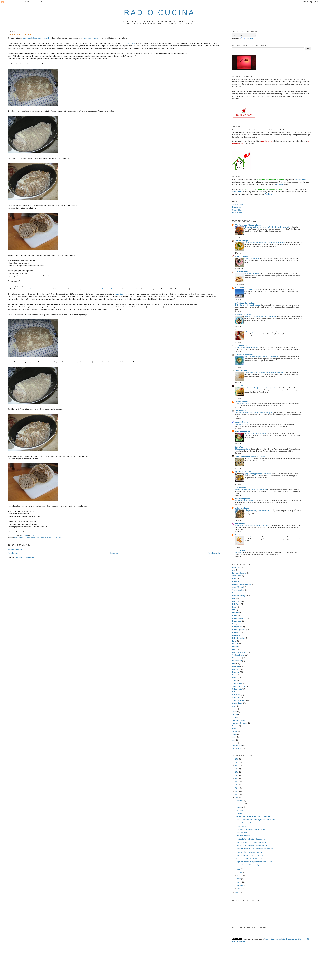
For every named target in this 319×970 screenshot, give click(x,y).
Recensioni (236, 669)
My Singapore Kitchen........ (245, 330)
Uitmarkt (235, 726)
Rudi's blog (239, 287)
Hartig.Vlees (236, 635)
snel (233, 706)
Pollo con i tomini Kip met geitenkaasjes (250, 829)
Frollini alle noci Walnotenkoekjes (248, 865)
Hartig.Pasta (236, 621)
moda (234, 649)
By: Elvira (238, 552)
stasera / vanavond (243, 836)
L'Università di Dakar (242, 403)
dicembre (240, 801)
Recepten (35, 537)
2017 (237, 772)
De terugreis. (249, 289)
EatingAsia (239, 447)
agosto (239, 813)
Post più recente (13, 553)
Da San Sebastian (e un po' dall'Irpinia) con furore (261, 388)
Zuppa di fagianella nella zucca (255, 433)
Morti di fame (240, 523)
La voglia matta (241, 370)
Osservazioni (237, 661)
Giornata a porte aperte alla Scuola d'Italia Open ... (254, 816)
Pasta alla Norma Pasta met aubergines (250, 839)
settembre (241, 810)
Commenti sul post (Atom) (24, 558)
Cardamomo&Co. (241, 411)
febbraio (240, 885)
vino (233, 737)
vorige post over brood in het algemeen (37, 289)
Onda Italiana (237, 213)
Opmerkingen (237, 658)
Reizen (234, 675)
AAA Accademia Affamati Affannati (248, 225)
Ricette (43, 537)
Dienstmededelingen (239, 596)
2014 (237, 782)
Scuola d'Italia (237, 192)
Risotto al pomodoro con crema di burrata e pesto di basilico (264, 242)
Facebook (279, 184)
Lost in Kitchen (241, 386)
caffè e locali (236, 576)
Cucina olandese (238, 590)
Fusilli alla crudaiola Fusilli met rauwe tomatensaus (254, 849)
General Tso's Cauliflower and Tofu (247, 347)
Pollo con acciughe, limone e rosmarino (258, 510)
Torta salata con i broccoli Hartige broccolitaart (253, 845)
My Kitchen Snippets (243, 472)
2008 (237, 892)
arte (233, 570)
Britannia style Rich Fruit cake (254, 332)
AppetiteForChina (241, 345)
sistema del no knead (90, 38)
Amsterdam (236, 567)
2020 (237, 762)
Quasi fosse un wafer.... (252, 274)
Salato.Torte (236, 698)
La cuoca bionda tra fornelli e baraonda (250, 456)
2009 (237, 798)
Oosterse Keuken (238, 655)
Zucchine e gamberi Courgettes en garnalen (252, 842)
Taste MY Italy (237, 204)
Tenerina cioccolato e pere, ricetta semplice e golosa (253, 525)
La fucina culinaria (242, 508)
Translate (249, 38)
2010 (237, 795)
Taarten (235, 709)
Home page (113, 553)
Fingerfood (236, 613)
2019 (237, 765)
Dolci (234, 598)
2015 (237, 778)
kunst (234, 641)
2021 (237, 759)
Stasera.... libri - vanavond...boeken (249, 852)
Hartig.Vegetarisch (238, 630)
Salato (234, 680)
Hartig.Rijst (236, 624)
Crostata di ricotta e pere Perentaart (249, 858)
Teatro (234, 712)
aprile (239, 879)
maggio (240, 875)
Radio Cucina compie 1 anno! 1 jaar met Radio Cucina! (256, 820)
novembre (240, 804)
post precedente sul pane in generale (36, 38)
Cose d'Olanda (237, 587)
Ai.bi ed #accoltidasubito (252, 537)
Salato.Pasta (237, 689)
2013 (237, 785)
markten (235, 644)
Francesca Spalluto (242, 499)
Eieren (234, 607)
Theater (235, 714)
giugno (239, 872)
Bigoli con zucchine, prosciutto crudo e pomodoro (261, 357)
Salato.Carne (237, 683)
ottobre (239, 807)
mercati (235, 646)
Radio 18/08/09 (241, 833)
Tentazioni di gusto (242, 431)
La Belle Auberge (241, 241)
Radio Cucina (159, 12)
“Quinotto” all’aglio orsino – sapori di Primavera (251, 489)
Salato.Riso (236, 695)
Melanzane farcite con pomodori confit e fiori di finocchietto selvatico (267, 227)
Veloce (234, 731)
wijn (233, 740)
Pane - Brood (241, 826)
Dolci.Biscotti (237, 601)
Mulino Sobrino (130, 43)
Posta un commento (15, 550)
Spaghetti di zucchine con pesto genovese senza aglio (253, 413)
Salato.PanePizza (54, 537)
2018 (237, 769)
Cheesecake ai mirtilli (251, 258)
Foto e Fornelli (240, 487)
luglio (239, 869)
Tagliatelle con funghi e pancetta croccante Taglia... (255, 862)
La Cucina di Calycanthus (245, 303)
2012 (237, 788)
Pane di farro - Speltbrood (245, 823)
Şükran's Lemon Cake (242, 449)
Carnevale (235, 581)
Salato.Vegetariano (239, 700)
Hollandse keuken (238, 638)
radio (234, 664)
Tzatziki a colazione (242, 535)
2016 (237, 775)
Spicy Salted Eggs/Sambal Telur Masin (257, 474)
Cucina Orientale (238, 593)
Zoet (234, 743)
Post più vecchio (214, 553)
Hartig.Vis (235, 632)
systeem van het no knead (109, 289)
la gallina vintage (241, 256)
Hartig (234, 615)
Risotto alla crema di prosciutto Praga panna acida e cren (264, 372)
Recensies (236, 666)
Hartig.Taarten (237, 627)
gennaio (240, 888)
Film (233, 610)
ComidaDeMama (241, 550)
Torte (234, 717)
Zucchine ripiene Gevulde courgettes (249, 855)
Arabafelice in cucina (243, 314)
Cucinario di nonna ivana (244, 355)
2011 (237, 791)
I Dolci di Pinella (241, 272)
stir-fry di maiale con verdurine (245, 501)
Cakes (234, 579)
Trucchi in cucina (238, 720)
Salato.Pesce (237, 692)
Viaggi (234, 734)
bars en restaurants (239, 573)
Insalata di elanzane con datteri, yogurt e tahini (260, 316)
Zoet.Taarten (236, 748)
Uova (234, 729)
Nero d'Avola (236, 207)
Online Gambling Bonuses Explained (247, 305)
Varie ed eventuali (242, 402)
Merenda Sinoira (241, 422)
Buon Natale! (239, 424)
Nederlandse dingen (239, 652)
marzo (239, 882)
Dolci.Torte (236, 604)
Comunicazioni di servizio (241, 584)
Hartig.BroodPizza (22, 537)
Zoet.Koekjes (237, 746)
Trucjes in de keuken (239, 723)
